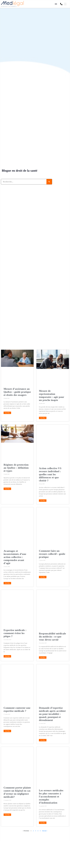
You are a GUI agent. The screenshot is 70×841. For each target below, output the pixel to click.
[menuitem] (56, 4)
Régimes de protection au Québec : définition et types (16, 467)
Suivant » (44, 830)
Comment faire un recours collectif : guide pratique (52, 553)
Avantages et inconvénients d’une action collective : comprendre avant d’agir (15, 557)
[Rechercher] (49, 181)
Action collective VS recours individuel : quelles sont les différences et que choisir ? (50, 474)
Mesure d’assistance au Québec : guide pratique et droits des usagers (17, 391)
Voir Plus (7, 412)
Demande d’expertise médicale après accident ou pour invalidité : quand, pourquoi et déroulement (52, 713)
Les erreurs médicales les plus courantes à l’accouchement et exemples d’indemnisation (51, 796)
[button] (65, 4)
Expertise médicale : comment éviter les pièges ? (15, 633)
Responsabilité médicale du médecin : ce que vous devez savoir (52, 636)
